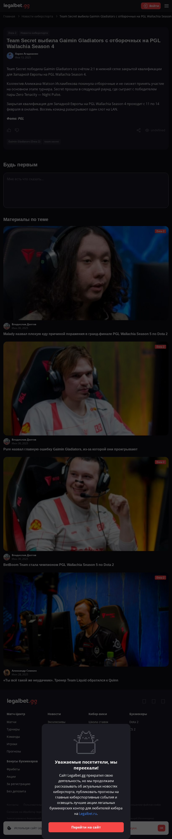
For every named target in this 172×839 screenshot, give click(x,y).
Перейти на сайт (86, 827)
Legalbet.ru (88, 813)
